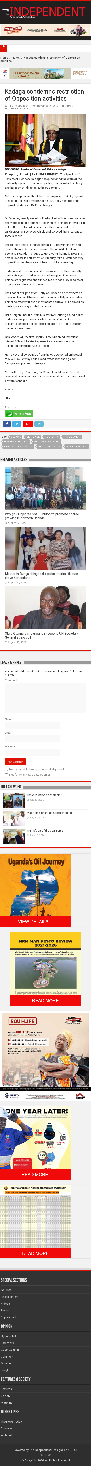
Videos (5, 1303)
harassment (72, 436)
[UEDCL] (35, 1142)
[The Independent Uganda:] (45, 11)
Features (6, 1389)
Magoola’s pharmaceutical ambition (50, 812)
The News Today (11, 1421)
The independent (19, 105)
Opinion (6, 1363)
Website (10, 746)
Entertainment (9, 1296)
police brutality (49, 446)
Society (5, 1395)
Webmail (6, 1435)
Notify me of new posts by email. (30, 774)
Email (9, 732)
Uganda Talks (9, 1336)
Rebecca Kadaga (76, 446)
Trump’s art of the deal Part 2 (45, 830)
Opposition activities (18, 446)
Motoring (7, 1402)
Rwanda (6, 1310)
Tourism (6, 1290)
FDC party (52, 436)
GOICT (74, 1450)
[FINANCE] (35, 1221)
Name (9, 719)
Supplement (8, 1317)
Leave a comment (19, 108)
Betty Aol (33, 436)
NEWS (16, 57)
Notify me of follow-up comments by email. (36, 769)
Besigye (16, 436)
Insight (5, 1370)
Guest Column (10, 1349)
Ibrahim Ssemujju (16, 441)
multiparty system (46, 441)
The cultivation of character (44, 795)
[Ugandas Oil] (35, 890)
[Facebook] (45, 1455)
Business (7, 1428)
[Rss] (41, 1455)
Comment (11, 680)
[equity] (45, 1056)
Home (4, 57)
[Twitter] (49, 1455)
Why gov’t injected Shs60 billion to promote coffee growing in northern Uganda (42, 516)
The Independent (40, 1450)
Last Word (7, 1343)
